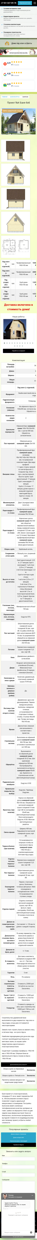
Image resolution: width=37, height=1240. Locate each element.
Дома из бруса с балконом (18, 1134)
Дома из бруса (19, 1145)
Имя (3, 1155)
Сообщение (5, 1179)
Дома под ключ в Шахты (21, 43)
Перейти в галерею (18, 351)
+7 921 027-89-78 (8, 3)
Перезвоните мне (24, 3)
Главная (4, 97)
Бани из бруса (15, 97)
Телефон (4, 1163)
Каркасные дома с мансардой (18, 1141)
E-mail (4, 1171)
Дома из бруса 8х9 (18, 1137)
